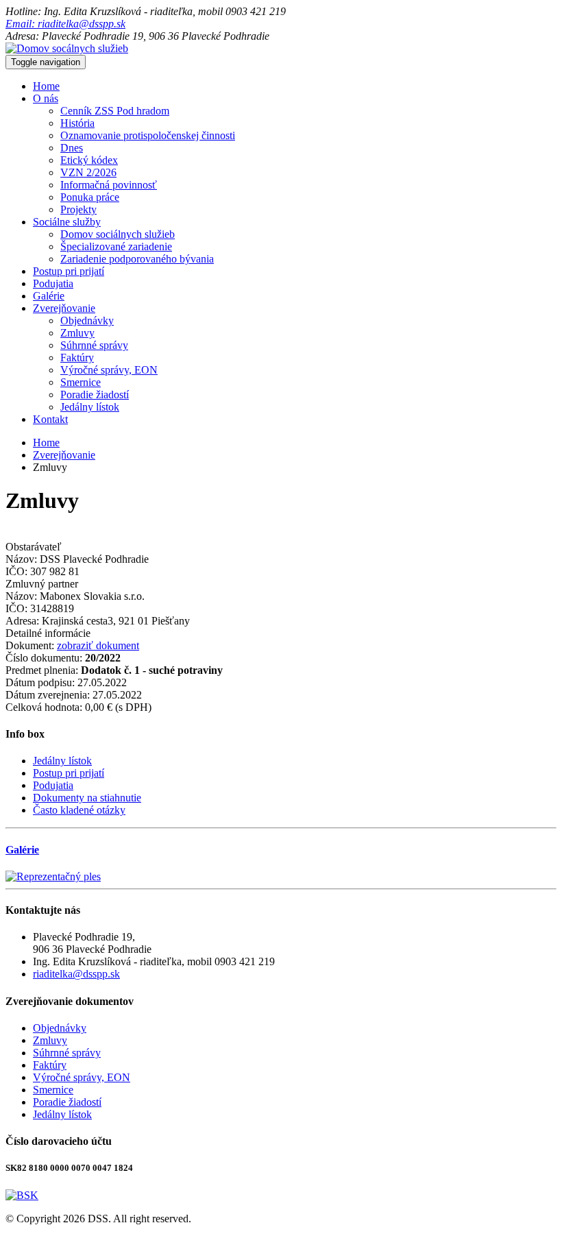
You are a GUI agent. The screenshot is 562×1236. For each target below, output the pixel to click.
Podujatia (53, 283)
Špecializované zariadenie (116, 246)
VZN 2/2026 (88, 172)
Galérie (48, 296)
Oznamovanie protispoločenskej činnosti (147, 135)
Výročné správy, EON (109, 370)
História (77, 123)
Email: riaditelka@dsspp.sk (65, 23)
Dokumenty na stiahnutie (87, 797)
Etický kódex (89, 160)
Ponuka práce (89, 197)
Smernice (80, 382)
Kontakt (50, 419)
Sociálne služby (67, 222)
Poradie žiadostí (94, 394)
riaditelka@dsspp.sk (76, 974)
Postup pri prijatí (68, 271)
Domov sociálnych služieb (117, 234)
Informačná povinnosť (108, 185)
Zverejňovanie (64, 308)
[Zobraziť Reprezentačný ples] (53, 876)
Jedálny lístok (89, 407)
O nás (45, 98)
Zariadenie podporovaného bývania (137, 259)
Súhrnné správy (94, 345)
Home (46, 86)
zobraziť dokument (98, 645)
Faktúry (77, 357)
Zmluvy (77, 333)
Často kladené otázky (79, 810)
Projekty (78, 209)
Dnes (71, 148)
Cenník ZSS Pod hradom (114, 111)
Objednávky (87, 320)
